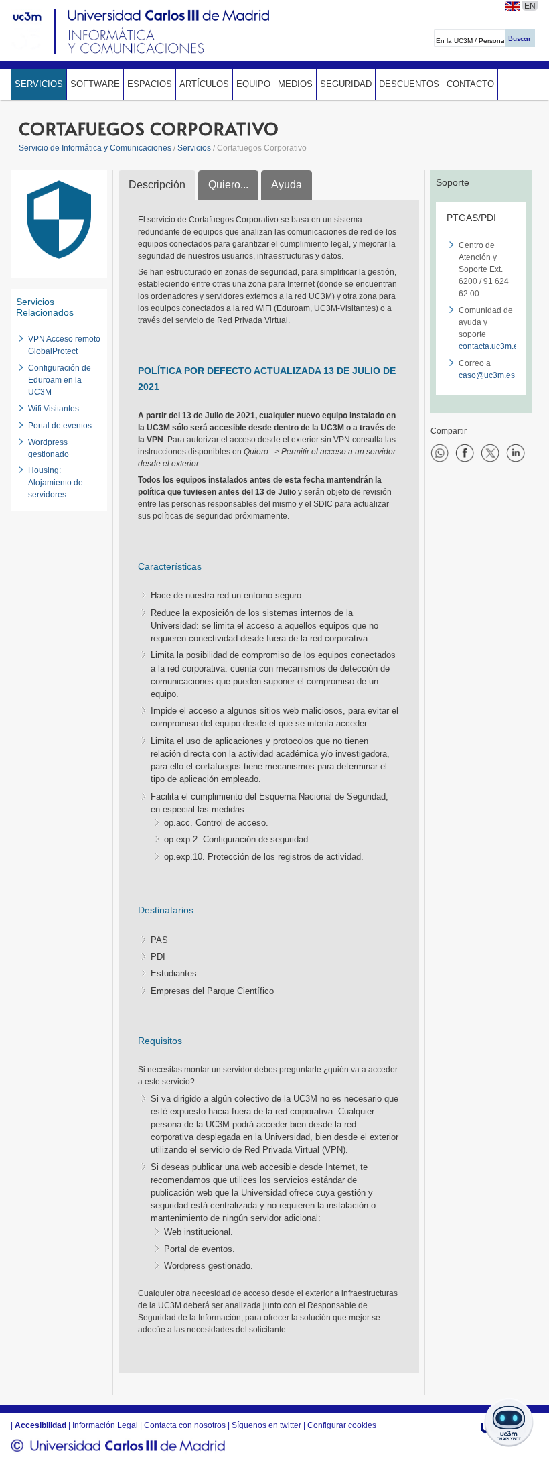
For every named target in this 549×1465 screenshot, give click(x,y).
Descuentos (409, 84)
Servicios (39, 84)
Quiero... (228, 184)
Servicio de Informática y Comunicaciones (95, 148)
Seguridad (346, 84)
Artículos (204, 84)
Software (95, 84)
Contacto (470, 84)
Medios (295, 84)
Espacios (149, 84)
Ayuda (286, 184)
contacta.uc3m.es (490, 346)
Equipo (253, 84)
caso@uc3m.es (487, 375)
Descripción (157, 184)
